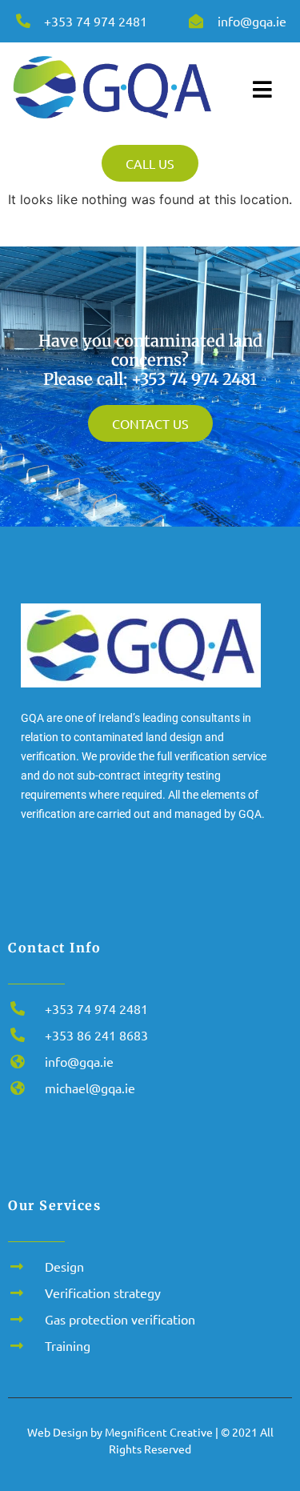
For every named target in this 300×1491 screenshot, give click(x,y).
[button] (34, 1459)
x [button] (287, 1407)
